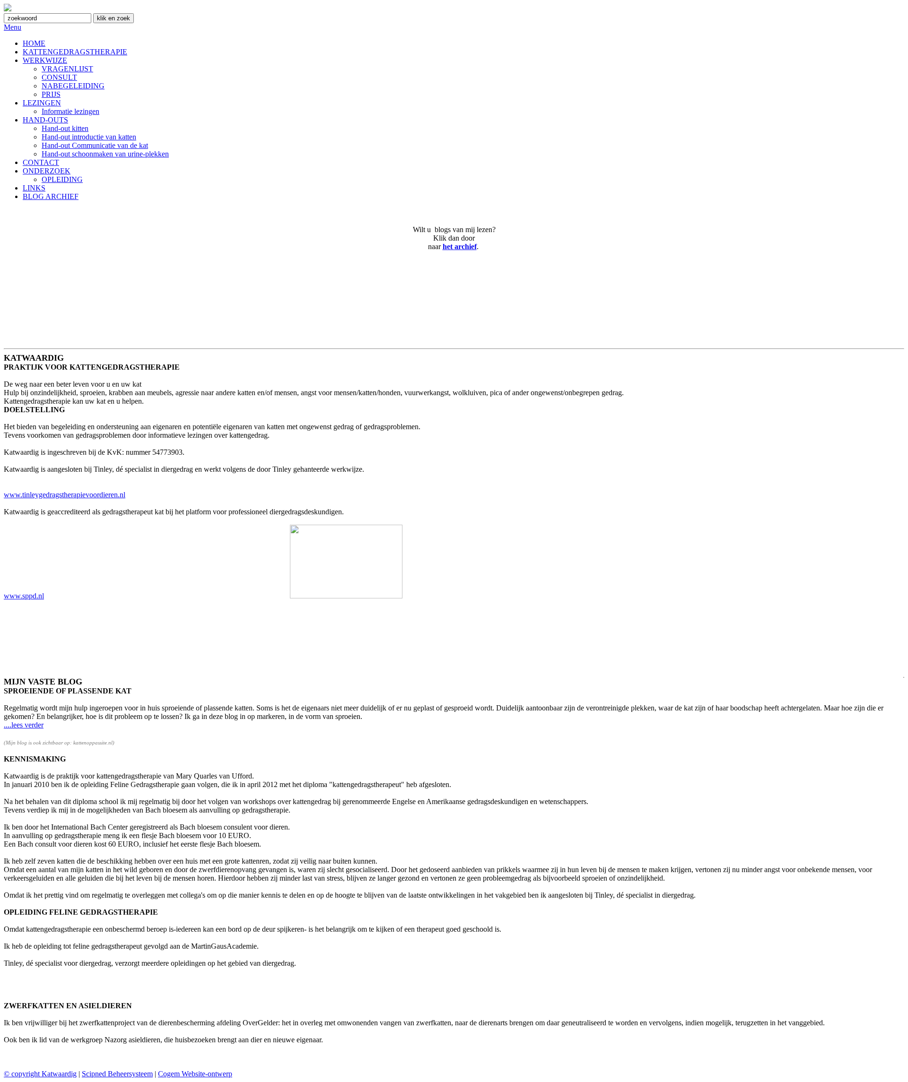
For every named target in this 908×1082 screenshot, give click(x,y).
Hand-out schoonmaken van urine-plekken (105, 154)
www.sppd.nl (24, 596)
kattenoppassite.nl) (93, 742)
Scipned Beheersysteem (117, 1074)
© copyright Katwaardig (40, 1074)
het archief (460, 246)
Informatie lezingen (70, 111)
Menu (12, 27)
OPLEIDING (62, 179)
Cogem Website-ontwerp (195, 1074)
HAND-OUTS (45, 120)
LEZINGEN (42, 103)
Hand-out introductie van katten (89, 137)
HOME (34, 43)
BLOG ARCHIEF (51, 196)
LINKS (34, 188)
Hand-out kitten (65, 128)
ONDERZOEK (46, 171)
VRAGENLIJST (67, 69)
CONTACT (41, 162)
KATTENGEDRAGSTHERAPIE (75, 52)
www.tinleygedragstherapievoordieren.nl (64, 495)
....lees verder (24, 725)
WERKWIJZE (45, 60)
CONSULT (59, 77)
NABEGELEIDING (73, 86)
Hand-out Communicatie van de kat (95, 145)
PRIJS (51, 94)
